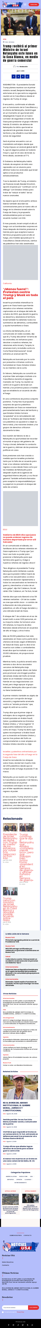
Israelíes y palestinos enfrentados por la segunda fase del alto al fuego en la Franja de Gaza (20, 754)
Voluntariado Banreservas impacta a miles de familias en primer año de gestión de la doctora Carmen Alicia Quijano (20, 1031)
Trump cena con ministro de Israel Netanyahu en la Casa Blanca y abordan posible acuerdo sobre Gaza (10, 909)
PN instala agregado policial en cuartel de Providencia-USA (22, 941)
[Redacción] (15, 66)
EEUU (5, 529)
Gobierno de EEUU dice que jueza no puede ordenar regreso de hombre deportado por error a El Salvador (19, 538)
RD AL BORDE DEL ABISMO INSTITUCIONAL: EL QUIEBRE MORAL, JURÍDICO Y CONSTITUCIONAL (19, 1013)
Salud (7, 956)
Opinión (6, 1037)
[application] (20, 233)
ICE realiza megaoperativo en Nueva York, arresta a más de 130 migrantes (31, 1207)
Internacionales (11, 967)
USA (4, 39)
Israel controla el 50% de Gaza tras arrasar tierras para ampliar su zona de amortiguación (10, 1210)
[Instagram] (13, 1325)
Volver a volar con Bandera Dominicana (17, 1065)
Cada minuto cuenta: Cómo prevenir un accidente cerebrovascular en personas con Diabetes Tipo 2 (21, 961)
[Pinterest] (23, 77)
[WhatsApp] (27, 77)
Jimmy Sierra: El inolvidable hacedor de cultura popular (20, 1058)
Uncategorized (8, 1017)
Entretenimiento (9, 1027)
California (7, 283)
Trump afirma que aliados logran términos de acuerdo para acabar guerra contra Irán (18, 1148)
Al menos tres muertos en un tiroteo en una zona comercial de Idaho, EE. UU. (20, 1160)
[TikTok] (18, 1325)
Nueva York (10, 937)
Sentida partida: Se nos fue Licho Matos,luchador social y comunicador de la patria (20, 1121)
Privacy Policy (20, 1312)
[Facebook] (14, 77)
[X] (18, 77)
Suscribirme (34, 1307)
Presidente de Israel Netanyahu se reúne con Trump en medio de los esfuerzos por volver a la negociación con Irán (10, 846)
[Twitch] (23, 1325)
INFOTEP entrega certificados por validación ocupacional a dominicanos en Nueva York (22, 950)
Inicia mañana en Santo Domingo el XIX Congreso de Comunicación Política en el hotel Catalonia (20, 1049)
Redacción (24, 66)
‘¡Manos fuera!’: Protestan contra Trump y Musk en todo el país (20, 293)
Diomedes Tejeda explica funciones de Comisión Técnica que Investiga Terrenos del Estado (22, 983)
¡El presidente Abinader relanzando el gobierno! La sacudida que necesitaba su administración (20, 1040)
